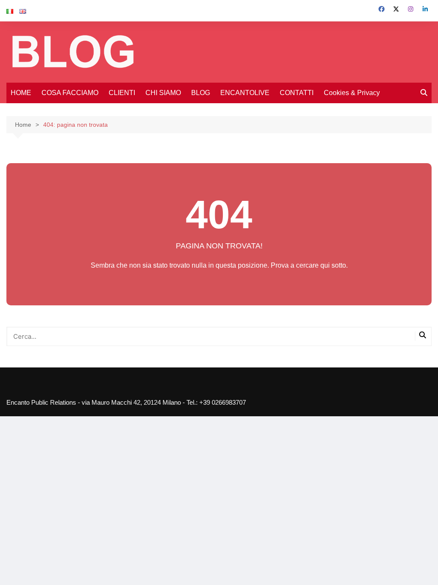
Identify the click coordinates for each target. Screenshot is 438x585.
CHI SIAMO (163, 92)
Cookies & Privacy (352, 92)
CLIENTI (122, 92)
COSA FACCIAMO (69, 92)
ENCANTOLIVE (244, 92)
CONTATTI (297, 92)
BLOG (200, 92)
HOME (21, 92)
